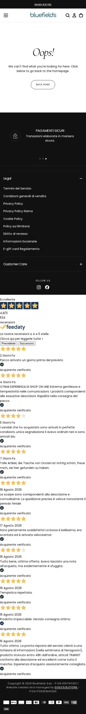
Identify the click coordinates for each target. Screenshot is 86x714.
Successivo (27, 343)
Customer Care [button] (15, 264)
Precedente (8, 343)
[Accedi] (74, 15)
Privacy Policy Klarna (18, 211)
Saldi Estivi (43, 4)
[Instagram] (38, 287)
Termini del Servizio (17, 188)
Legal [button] (7, 178)
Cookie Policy (13, 219)
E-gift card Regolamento (21, 249)
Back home (43, 84)
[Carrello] (80, 15)
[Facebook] (47, 287)
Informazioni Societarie (20, 241)
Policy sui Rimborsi (16, 226)
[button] (5, 15)
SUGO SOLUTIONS (66, 687)
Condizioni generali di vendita (24, 196)
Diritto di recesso (15, 234)
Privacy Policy (13, 204)
